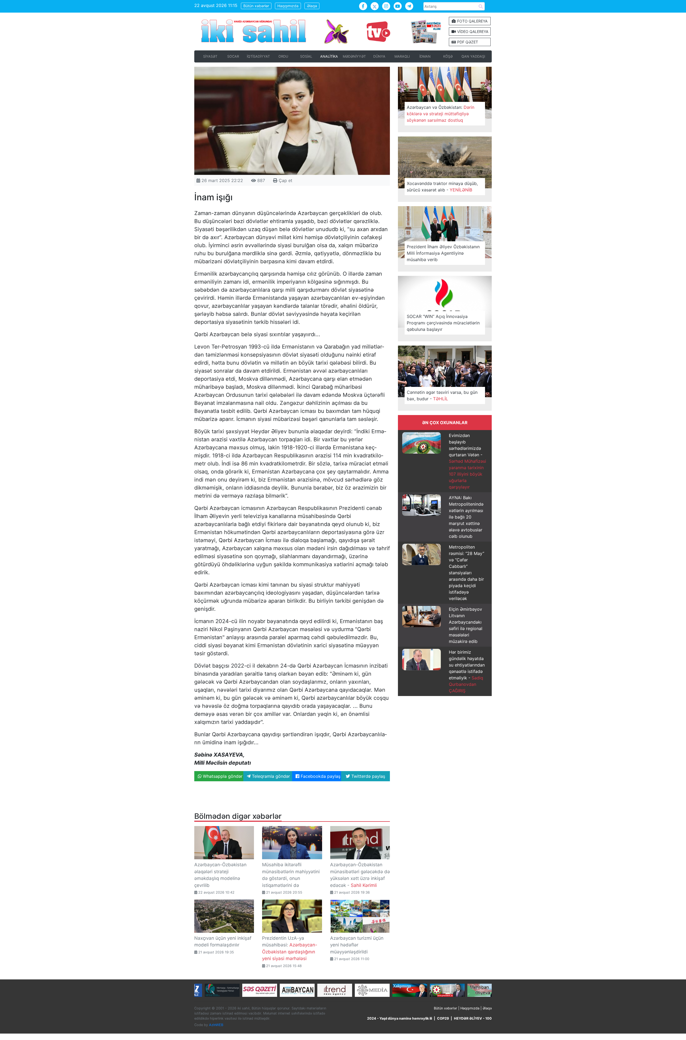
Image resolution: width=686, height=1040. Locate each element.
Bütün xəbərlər (256, 5)
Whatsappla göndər (222, 776)
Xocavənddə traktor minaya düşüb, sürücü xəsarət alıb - (442, 187)
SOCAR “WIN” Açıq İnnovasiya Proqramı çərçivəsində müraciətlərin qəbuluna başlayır (443, 323)
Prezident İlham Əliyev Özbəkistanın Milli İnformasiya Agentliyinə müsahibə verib (443, 253)
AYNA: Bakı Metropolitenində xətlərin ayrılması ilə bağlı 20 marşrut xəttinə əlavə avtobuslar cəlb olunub (466, 517)
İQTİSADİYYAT (258, 56)
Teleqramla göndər (270, 776)
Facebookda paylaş (319, 776)
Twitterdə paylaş (367, 776)
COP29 (443, 1018)
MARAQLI (402, 56)
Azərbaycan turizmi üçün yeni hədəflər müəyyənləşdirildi (356, 944)
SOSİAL (306, 56)
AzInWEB (216, 1025)
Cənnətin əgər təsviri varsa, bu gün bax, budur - (442, 395)
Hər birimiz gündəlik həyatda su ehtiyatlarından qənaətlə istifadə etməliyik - (467, 671)
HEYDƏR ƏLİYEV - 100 (473, 1018)
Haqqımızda (288, 5)
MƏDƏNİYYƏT (354, 56)
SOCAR (233, 56)
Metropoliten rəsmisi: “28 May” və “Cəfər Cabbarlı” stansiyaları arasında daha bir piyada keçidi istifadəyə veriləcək (466, 572)
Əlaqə (312, 5)
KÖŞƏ (448, 56)
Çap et (284, 180)
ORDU (283, 56)
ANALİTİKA (329, 56)
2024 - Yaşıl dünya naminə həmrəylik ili (399, 1018)
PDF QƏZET (467, 42)
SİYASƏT (210, 56)
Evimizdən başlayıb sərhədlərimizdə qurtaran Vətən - (467, 461)
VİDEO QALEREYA (472, 31)
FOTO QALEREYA (471, 21)
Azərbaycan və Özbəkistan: (440, 114)
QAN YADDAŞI (473, 56)
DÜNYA (379, 56)
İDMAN (425, 56)
